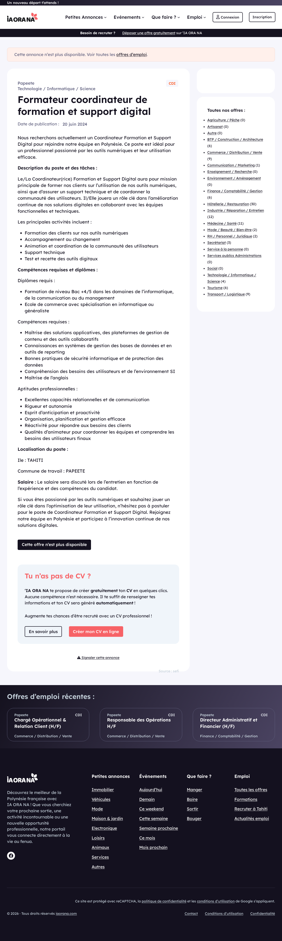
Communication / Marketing (231, 165)
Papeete (26, 83)
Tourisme (215, 288)
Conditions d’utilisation (224, 913)
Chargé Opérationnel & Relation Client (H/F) (40, 723)
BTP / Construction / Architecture (235, 139)
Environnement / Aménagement (234, 178)
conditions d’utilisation (216, 901)
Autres (98, 866)
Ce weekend (151, 808)
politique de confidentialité (164, 901)
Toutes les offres (250, 789)
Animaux (100, 847)
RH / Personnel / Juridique (229, 236)
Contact (191, 913)
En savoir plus (43, 631)
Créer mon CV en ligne (96, 631)
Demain (147, 799)
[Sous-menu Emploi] (204, 17)
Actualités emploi (251, 818)
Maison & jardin (107, 818)
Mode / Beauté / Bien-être (229, 229)
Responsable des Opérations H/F (139, 723)
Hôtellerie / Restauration (228, 204)
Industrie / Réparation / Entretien (235, 210)
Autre (212, 133)
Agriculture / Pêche (223, 120)
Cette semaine (153, 818)
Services (100, 857)
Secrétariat (216, 242)
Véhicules (101, 799)
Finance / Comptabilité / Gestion (234, 191)
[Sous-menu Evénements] (143, 17)
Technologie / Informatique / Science (56, 88)
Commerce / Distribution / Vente (234, 152)
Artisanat (215, 126)
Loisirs (98, 837)
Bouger (194, 818)
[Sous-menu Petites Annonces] (105, 17)
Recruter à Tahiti (250, 808)
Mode (97, 808)
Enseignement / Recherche (229, 172)
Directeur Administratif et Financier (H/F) (228, 723)
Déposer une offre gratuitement (148, 33)
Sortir (192, 808)
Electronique (104, 828)
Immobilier (103, 789)
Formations (245, 799)
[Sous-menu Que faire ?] (178, 17)
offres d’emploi (131, 54)
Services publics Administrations (234, 255)
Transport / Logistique (226, 294)
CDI (172, 83)
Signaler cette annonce (100, 657)
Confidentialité (262, 913)
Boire (192, 799)
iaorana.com (66, 913)
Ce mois (147, 837)
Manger (194, 789)
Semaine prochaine (158, 828)
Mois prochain (153, 847)
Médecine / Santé (222, 223)
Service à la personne (225, 249)
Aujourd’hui (150, 789)
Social (212, 268)
